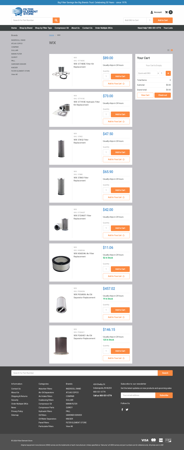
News (13, 407)
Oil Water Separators (47, 419)
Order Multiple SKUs (104, 28)
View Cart (145, 95)
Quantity (106, 71)
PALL (13, 61)
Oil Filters (42, 415)
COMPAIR (15, 47)
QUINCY (14, 57)
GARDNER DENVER (18, 64)
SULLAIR (14, 50)
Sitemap (15, 415)
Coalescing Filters (46, 400)
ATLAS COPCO (16, 43)
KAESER (14, 68)
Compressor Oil (62, 28)
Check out (162, 95)
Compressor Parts (46, 407)
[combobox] (35, 20)
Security (14, 400)
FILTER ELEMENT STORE (20, 71)
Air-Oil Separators (46, 392)
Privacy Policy (17, 411)
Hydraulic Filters (45, 411)
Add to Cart (163, 20)
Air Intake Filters (45, 396)
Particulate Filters (46, 426)
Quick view (61, 73)
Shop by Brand (26, 28)
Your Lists (168, 28)
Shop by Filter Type (43, 28)
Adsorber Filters (45, 389)
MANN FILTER (16, 54)
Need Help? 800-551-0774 (149, 28)
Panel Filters (44, 423)
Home (14, 28)
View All (14, 74)
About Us (75, 28)
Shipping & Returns (19, 396)
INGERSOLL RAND (18, 40)
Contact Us (87, 28)
